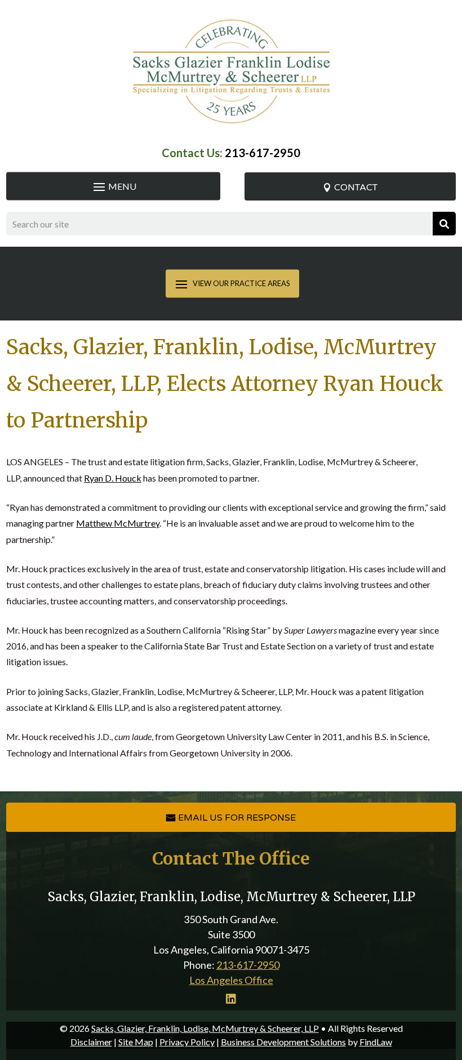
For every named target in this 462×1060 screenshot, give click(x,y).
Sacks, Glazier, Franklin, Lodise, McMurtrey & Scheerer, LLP (205, 1028)
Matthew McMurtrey (117, 523)
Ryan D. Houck (112, 478)
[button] (113, 186)
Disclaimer (91, 1041)
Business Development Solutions (283, 1041)
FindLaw (375, 1041)
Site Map (135, 1041)
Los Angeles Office (231, 980)
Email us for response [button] (237, 817)
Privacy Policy (187, 1041)
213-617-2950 (262, 152)
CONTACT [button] (355, 187)
